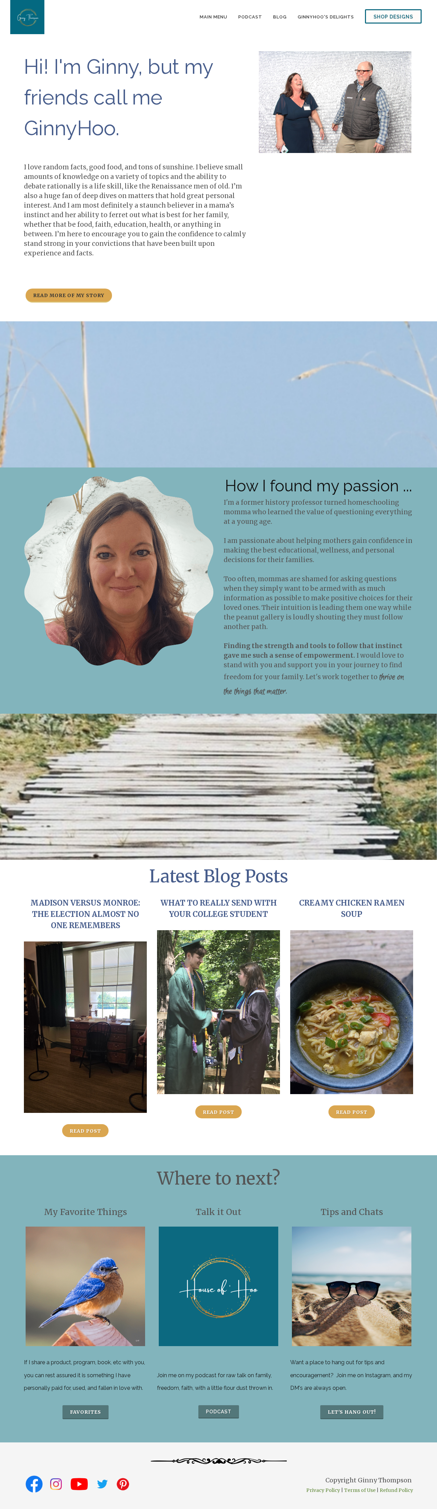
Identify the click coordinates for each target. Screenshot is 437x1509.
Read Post (85, 1131)
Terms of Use (360, 1490)
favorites (85, 1412)
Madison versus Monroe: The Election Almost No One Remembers (85, 914)
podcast (250, 16)
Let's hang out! (352, 1412)
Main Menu (213, 16)
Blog (280, 16)
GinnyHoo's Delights (326, 16)
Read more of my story (68, 295)
